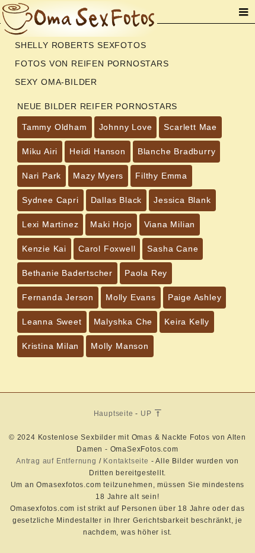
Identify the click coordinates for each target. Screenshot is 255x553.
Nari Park (41, 175)
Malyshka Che (123, 321)
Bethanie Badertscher (67, 273)
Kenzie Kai (44, 248)
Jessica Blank (182, 200)
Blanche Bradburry (177, 151)
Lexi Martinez (50, 224)
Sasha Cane (172, 248)
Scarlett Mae (190, 127)
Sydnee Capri (50, 200)
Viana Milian (170, 224)
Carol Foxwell (106, 248)
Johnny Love (125, 127)
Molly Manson (120, 346)
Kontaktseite (126, 461)
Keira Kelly (186, 321)
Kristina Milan (50, 346)
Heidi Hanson (97, 151)
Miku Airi (40, 151)
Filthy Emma (161, 175)
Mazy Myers (98, 175)
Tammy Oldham (54, 127)
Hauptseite (113, 413)
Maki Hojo (111, 224)
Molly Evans (131, 297)
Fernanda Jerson (58, 297)
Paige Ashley (195, 297)
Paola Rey (146, 273)
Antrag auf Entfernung (56, 461)
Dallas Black (116, 200)
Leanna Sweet (52, 321)
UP (147, 413)
